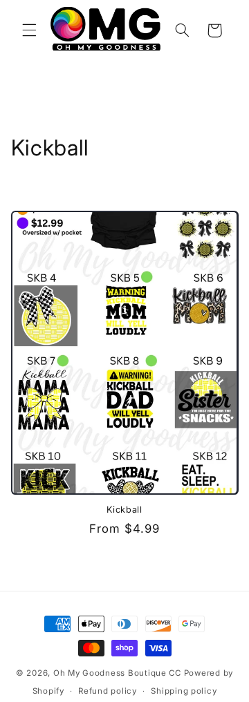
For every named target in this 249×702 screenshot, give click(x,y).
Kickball (124, 509)
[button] (29, 30)
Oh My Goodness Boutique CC (117, 673)
